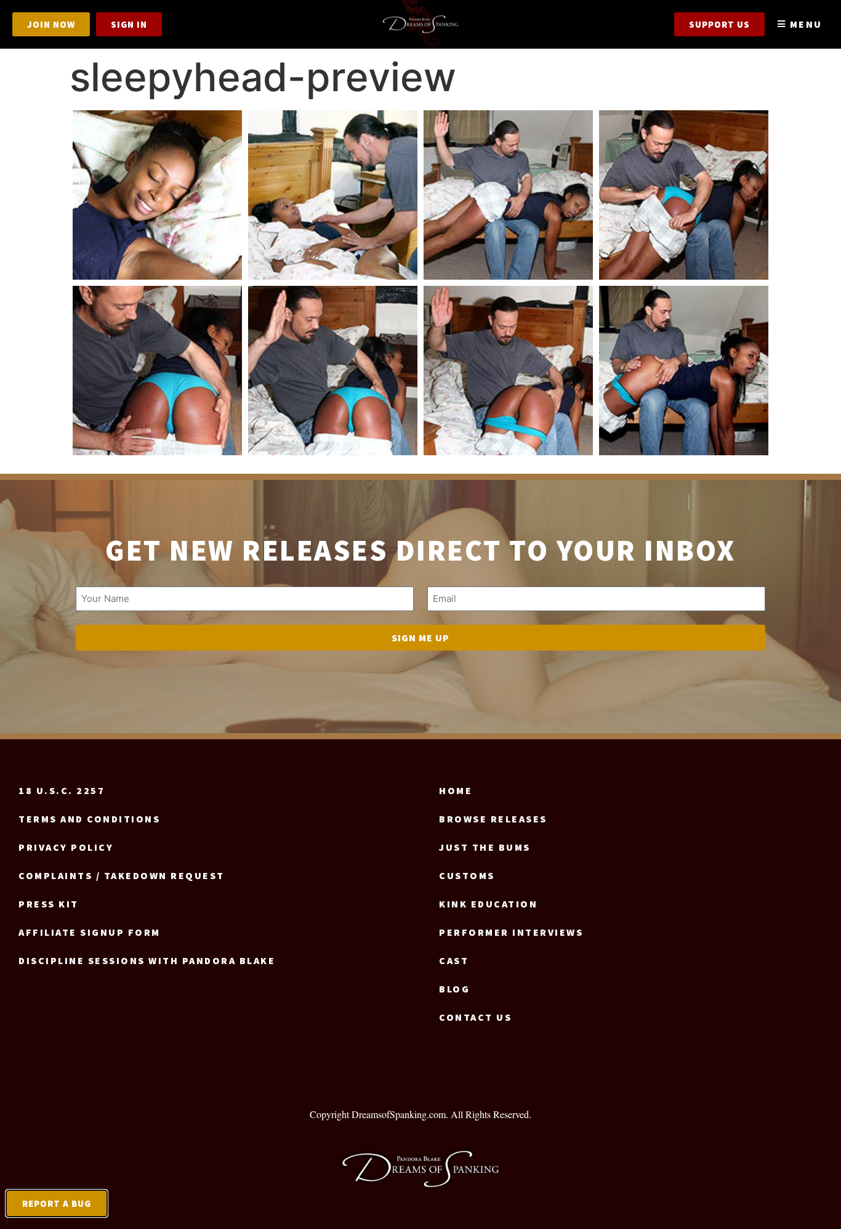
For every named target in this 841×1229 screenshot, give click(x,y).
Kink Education (488, 904)
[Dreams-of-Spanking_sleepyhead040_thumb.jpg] (683, 370)
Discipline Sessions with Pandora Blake (146, 960)
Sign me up (420, 637)
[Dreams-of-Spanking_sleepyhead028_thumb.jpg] (332, 370)
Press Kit (48, 904)
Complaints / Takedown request (121, 875)
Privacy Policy (65, 847)
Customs (467, 875)
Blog (454, 989)
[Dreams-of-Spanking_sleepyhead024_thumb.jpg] (157, 370)
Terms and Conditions (89, 819)
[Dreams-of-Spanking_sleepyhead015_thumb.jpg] (508, 195)
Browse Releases (493, 819)
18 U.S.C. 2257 (61, 790)
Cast (454, 960)
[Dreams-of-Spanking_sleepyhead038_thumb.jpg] (508, 370)
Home (455, 790)
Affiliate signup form (89, 932)
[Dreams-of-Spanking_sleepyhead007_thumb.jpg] (332, 195)
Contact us (475, 1017)
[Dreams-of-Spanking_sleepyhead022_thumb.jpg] (683, 195)
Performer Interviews (511, 932)
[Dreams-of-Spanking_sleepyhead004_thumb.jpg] (157, 195)
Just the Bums (485, 847)
